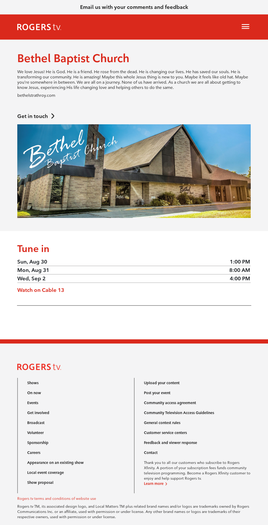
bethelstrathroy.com (36, 95)
